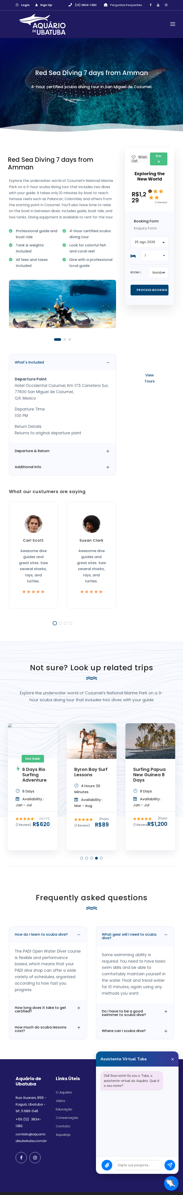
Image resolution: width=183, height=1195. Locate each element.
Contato (63, 1126)
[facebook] (150, 5)
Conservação (67, 1117)
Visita (60, 1100)
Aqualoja (63, 1134)
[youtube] (158, 5)
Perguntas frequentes (126, 5)
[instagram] (166, 5)
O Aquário (64, 1092)
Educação (64, 1109)
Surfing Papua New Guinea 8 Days (149, 774)
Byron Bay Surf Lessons (91, 772)
